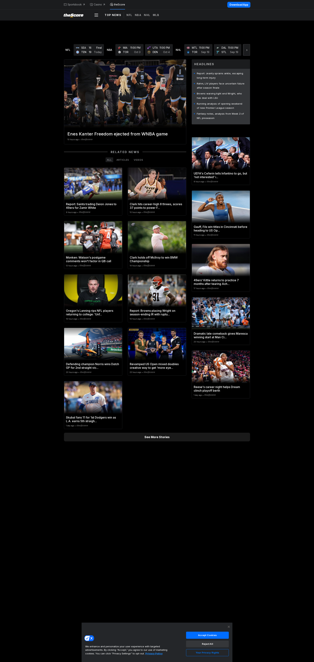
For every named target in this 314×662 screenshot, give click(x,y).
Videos (138, 159)
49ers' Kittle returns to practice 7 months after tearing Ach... (216, 282)
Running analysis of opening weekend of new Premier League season (219, 105)
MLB (156, 15)
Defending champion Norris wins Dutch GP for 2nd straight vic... (92, 365)
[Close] (229, 627)
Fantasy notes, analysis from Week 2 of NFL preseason (220, 115)
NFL (129, 15)
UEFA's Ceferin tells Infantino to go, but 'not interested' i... (220, 175)
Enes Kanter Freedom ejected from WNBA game (117, 134)
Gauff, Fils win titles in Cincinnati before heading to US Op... (220, 228)
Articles (122, 159)
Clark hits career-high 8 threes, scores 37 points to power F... (156, 206)
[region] (157, 642)
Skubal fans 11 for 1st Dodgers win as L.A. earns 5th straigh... (91, 419)
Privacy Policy (154, 653)
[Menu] (96, 15)
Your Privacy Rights (207, 652)
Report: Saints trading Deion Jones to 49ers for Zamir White (91, 206)
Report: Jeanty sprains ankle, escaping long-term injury (220, 75)
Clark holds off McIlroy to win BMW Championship (154, 259)
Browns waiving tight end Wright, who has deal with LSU (219, 95)
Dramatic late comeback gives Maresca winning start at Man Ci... (221, 335)
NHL (147, 15)
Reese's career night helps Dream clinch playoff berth (217, 388)
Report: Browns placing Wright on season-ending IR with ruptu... (152, 312)
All (109, 159)
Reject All (207, 643)
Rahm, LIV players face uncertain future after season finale (221, 85)
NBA (138, 15)
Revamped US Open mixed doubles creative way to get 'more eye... (154, 365)
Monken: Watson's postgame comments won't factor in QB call (88, 259)
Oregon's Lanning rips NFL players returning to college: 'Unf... (89, 312)
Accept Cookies (207, 635)
